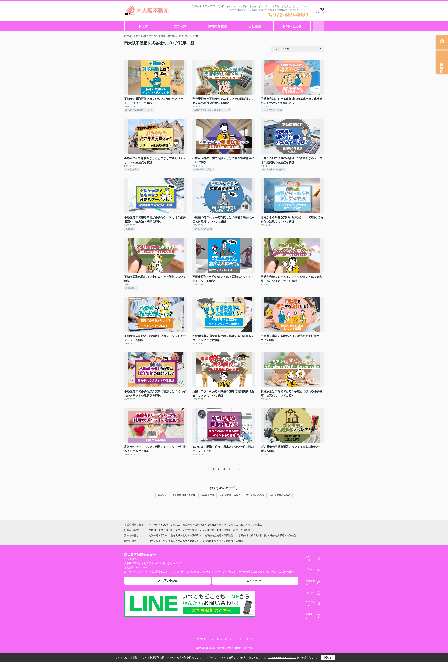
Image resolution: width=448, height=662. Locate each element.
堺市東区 (257, 524)
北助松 (229, 540)
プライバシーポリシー (223, 638)
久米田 (171, 540)
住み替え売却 (207, 495)
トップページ (310, 558)
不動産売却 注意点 (230, 495)
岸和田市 (154, 524)
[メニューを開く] (318, 26)
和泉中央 (211, 540)
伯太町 (227, 530)
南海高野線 (196, 535)
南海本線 (154, 535)
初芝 (221, 540)
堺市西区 (211, 524)
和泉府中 (161, 540)
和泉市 (164, 524)
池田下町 (216, 530)
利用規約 (201, 638)
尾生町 (179, 530)
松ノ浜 (200, 540)
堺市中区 (199, 524)
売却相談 (180, 26)
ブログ (309, 593)
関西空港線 (230, 535)
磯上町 (170, 530)
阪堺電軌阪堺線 (259, 535)
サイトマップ (246, 638)
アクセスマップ (310, 603)
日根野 (246, 530)
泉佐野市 (187, 524)
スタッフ (309, 570)
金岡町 (153, 530)
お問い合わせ (292, 26)
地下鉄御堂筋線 (213, 535)
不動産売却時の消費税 (183, 495)
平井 (161, 530)
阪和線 (165, 535)
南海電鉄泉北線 (179, 535)
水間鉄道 (243, 535)
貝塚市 (222, 524)
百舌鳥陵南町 (192, 530)
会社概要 (254, 26)
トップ (143, 26)
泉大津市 (245, 524)
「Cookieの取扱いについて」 (282, 657)
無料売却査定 (217, 26)
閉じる (328, 657)
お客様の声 (310, 583)
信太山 (239, 540)
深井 (151, 540)
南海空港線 (293, 535)
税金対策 (162, 495)
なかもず (182, 540)
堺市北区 (175, 524)
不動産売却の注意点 (280, 495)
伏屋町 (206, 530)
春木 (192, 540)
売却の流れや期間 (255, 495)
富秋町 (237, 530)
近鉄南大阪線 (277, 535)
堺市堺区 (233, 524)
